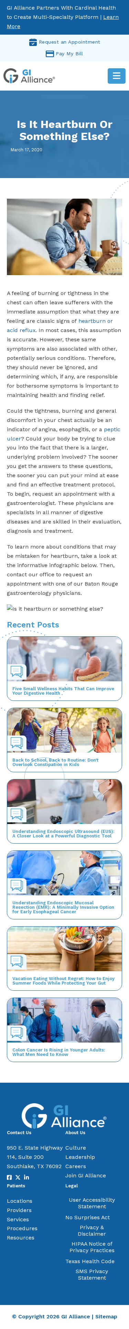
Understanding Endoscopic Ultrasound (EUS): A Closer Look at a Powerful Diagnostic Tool (63, 833)
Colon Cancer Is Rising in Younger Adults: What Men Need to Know (58, 1052)
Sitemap (106, 1316)
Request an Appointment (69, 42)
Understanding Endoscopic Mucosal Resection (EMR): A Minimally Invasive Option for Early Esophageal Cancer (63, 907)
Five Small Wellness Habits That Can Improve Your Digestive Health (63, 691)
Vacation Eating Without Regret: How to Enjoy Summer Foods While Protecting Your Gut (63, 981)
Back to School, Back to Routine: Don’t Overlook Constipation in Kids (55, 762)
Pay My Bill (69, 53)
